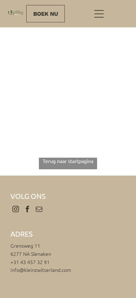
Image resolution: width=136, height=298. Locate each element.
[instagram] (15, 210)
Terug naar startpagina (68, 161)
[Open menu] (99, 14)
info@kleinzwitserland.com (40, 269)
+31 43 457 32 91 (30, 261)
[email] (39, 210)
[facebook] (27, 210)
